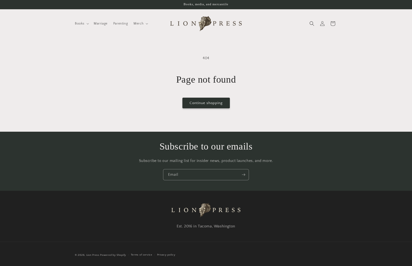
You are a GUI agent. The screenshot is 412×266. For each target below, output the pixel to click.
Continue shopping (206, 103)
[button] (81, 24)
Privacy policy (166, 254)
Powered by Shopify (113, 255)
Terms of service (141, 254)
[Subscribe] (243, 174)
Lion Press (92, 255)
